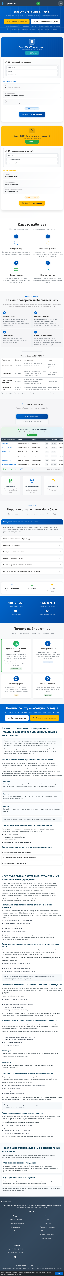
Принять (58, 1273)
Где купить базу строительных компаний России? (20, 522)
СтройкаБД (10, 3)
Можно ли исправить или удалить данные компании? (21, 571)
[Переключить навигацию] (60, 3)
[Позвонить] (38, 3)
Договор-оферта (47, 1238)
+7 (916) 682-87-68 (17, 1249)
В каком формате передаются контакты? (17, 565)
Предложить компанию (48, 1227)
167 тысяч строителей (18, 21)
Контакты (48, 1223)
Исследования (16, 1227)
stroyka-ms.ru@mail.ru (17, 1252)
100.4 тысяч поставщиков (46, 22)
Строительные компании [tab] (33, 422)
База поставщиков (18, 718)
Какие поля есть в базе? (11, 545)
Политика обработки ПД (48, 1235)
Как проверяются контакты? (13, 552)
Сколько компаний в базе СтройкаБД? (16, 539)
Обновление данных (47, 1231)
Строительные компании (45, 718)
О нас (48, 1219)
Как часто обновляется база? (13, 558)
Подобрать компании (33, 114)
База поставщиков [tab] (33, 416)
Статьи (16, 1231)
